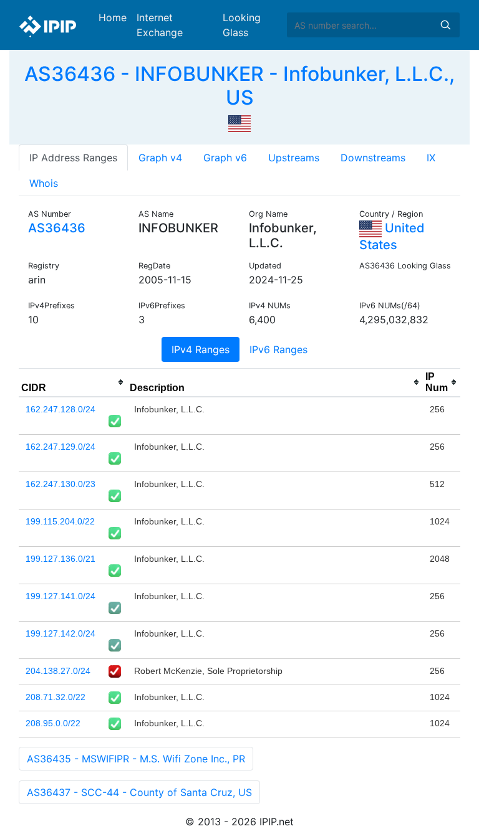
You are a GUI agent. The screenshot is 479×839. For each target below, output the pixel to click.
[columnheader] (73, 382)
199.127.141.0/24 (60, 596)
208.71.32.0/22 (55, 697)
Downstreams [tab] (373, 157)
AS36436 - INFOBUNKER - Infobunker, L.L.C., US (239, 86)
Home (113, 17)
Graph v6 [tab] (225, 157)
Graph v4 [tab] (160, 157)
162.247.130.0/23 (60, 484)
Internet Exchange (160, 25)
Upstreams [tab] (293, 157)
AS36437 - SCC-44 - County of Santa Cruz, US (139, 792)
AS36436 (56, 227)
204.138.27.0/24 (58, 671)
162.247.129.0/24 (60, 447)
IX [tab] (431, 157)
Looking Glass (242, 25)
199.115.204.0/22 (60, 521)
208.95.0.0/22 (53, 723)
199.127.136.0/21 (60, 559)
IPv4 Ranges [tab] (201, 349)
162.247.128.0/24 (60, 409)
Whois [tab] (43, 183)
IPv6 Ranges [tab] (278, 349)
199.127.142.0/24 (60, 633)
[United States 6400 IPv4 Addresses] (239, 122)
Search (445, 25)
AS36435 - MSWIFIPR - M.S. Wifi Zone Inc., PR (136, 758)
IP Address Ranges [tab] (73, 157)
